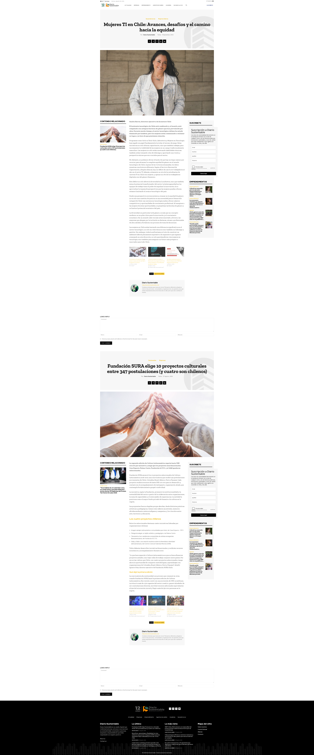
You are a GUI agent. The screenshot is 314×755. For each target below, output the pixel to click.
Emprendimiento (194, 186)
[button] (186, 5)
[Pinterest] (157, 41)
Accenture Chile (159, 273)
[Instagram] (209, 1)
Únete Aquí (203, 173)
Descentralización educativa (127, 306)
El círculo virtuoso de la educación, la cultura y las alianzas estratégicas (186, 307)
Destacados (103, 144)
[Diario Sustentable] (135, 288)
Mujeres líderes (163, 19)
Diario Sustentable (149, 35)
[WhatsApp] (160, 41)
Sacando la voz (150, 19)
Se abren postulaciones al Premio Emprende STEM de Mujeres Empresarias (174, 261)
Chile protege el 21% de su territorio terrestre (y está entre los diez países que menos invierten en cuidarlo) (179, 736)
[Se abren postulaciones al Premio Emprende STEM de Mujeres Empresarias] (175, 252)
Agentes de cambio (170, 732)
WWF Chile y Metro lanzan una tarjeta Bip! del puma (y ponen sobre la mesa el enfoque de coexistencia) (178, 728)
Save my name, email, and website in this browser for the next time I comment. (124, 339)
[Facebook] (207, 1)
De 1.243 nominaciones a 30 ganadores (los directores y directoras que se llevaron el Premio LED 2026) (179, 744)
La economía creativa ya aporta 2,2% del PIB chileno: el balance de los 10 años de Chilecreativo (197, 203)
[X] (211, 1)
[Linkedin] (164, 41)
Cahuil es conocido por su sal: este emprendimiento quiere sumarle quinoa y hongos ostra (196, 192)
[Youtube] (213, 1)
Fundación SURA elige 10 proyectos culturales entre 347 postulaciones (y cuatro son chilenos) (112, 148)
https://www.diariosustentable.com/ (150, 285)
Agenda (192, 210)
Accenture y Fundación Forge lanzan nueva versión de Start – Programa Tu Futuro (137, 261)
